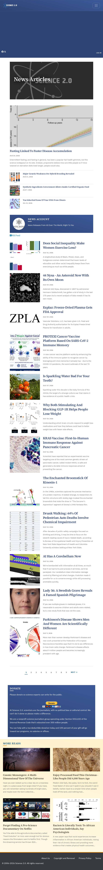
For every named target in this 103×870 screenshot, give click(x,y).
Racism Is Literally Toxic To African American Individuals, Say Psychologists (74, 829)
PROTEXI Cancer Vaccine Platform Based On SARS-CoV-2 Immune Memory (65, 340)
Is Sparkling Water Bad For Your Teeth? (66, 378)
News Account (38, 219)
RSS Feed (16, 235)
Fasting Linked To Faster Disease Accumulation (41, 151)
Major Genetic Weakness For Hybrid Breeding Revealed (48, 173)
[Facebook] (3, 51)
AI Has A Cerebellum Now (62, 556)
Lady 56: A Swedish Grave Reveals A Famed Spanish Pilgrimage (67, 592)
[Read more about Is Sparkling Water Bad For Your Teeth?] (25, 387)
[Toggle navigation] (96, 5)
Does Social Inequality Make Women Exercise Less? (64, 245)
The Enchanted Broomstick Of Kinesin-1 (65, 480)
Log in (98, 53)
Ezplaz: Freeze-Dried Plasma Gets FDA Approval (67, 309)
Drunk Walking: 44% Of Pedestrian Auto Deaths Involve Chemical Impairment (66, 517)
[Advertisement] (51, 31)
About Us (45, 858)
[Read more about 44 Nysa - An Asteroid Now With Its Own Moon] (25, 287)
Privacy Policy (85, 858)
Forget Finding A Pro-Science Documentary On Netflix (20, 827)
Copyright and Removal (64, 858)
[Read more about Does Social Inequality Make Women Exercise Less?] (25, 255)
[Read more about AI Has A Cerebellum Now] (25, 569)
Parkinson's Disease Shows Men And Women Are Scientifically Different (66, 623)
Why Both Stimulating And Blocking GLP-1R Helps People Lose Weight (65, 409)
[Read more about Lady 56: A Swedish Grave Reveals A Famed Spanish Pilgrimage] (25, 601)
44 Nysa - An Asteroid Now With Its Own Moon (66, 277)
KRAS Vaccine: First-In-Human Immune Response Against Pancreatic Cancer (66, 442)
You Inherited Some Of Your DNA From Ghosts (44, 200)
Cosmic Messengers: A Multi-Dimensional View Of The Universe (23, 776)
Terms (98, 858)
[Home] (11, 5)
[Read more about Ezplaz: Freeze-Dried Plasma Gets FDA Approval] (25, 318)
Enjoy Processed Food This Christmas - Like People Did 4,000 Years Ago (75, 776)
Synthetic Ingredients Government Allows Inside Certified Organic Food (56, 186)
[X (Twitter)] (5, 51)
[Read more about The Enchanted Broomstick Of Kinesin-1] (25, 492)
